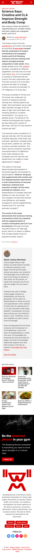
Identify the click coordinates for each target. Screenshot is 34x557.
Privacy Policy (6, 549)
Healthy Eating (8, 8)
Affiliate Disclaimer (17, 549)
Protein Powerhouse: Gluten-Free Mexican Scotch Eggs (8, 404)
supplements (7, 46)
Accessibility (28, 549)
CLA (13, 74)
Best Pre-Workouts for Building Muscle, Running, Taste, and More (9, 379)
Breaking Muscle (15, 547)
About (17, 551)
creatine (26, 66)
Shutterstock (14, 242)
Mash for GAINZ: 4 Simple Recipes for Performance (24, 402)
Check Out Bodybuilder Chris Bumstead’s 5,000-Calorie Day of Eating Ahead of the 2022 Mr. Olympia (25, 382)
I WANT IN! (8, 459)
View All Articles (10, 355)
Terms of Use (25, 547)
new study (18, 48)
